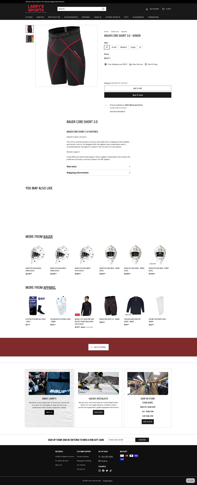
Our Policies (81, 465)
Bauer (48, 236)
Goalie (97, 17)
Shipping (107, 83)
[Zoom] (66, 56)
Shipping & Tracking (84, 461)
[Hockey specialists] (98, 383)
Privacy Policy (107, 481)
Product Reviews (83, 456)
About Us (49, 412)
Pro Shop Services (61, 461)
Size (106, 43)
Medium (123, 47)
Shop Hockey (98, 412)
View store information (117, 111)
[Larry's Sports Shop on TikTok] (111, 470)
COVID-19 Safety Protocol (64, 456)
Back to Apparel (100, 347)
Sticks (29, 17)
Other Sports (113, 17)
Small (114, 47)
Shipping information (78, 172)
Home (106, 31)
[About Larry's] (49, 383)
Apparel (86, 17)
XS (107, 47)
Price (106, 54)
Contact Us (81, 469)
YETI (126, 17)
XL (140, 47)
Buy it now (138, 95)
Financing (153, 17)
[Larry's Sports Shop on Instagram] (99, 470)
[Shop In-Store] (147, 383)
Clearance (138, 17)
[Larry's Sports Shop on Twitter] (107, 470)
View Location (147, 421)
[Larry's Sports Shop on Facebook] (103, 470)
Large (133, 47)
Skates (40, 17)
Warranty (72, 166)
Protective (54, 17)
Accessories (71, 17)
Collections (115, 31)
